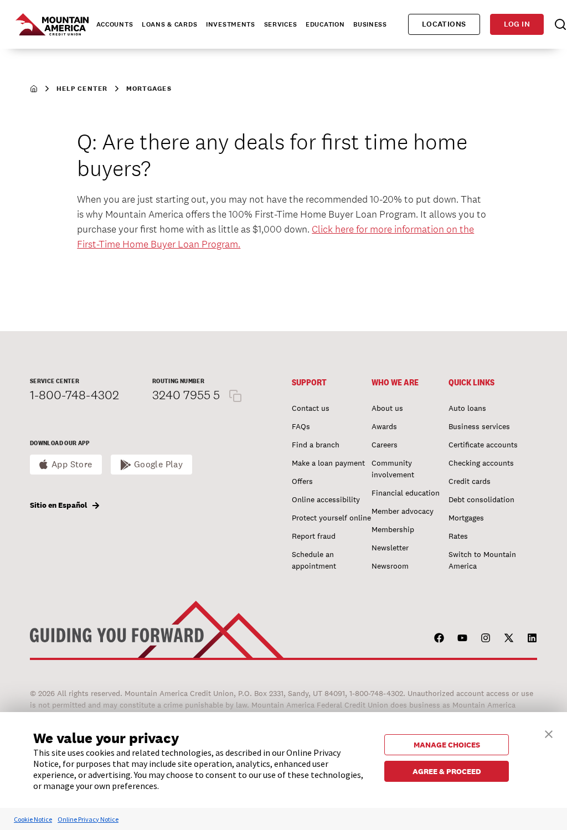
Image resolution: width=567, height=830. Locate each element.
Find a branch (315, 445)
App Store (71, 464)
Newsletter (390, 548)
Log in (517, 24)
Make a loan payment (328, 463)
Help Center (81, 88)
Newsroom (390, 566)
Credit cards (470, 481)
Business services (479, 426)
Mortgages (149, 88)
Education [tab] (325, 24)
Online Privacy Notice (88, 819)
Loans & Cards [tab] (169, 24)
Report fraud (314, 536)
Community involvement (393, 469)
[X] (509, 638)
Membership (393, 529)
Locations (444, 24)
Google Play (158, 464)
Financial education (406, 493)
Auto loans (467, 408)
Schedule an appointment (314, 560)
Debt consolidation (481, 499)
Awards (384, 426)
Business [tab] (370, 24)
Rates (458, 536)
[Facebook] (439, 638)
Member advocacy (403, 511)
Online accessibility (326, 499)
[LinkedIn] (532, 638)
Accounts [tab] (114, 24)
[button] (549, 732)
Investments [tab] (230, 24)
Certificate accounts (483, 445)
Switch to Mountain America (482, 560)
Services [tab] (280, 24)
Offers (302, 481)
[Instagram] (486, 638)
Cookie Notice (33, 819)
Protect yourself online (331, 518)
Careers (385, 445)
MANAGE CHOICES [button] (447, 745)
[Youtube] (462, 638)
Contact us (310, 408)
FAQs (301, 426)
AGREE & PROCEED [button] (447, 771)
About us (387, 408)
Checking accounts (481, 463)
